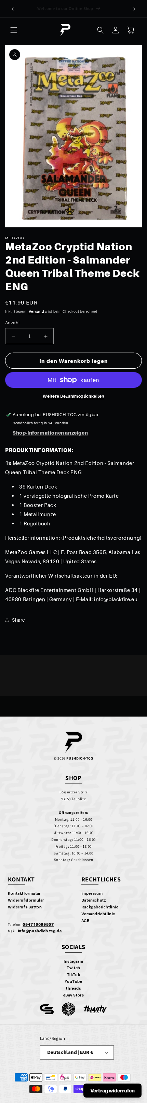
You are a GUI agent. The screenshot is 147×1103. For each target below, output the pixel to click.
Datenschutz (93, 900)
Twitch (73, 967)
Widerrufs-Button (25, 907)
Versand (36, 311)
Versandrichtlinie (98, 913)
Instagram (73, 961)
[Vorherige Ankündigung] (12, 8)
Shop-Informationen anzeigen (50, 433)
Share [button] (18, 620)
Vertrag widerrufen (112, 1090)
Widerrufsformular (26, 900)
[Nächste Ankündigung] (134, 8)
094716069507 (38, 924)
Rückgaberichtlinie (100, 907)
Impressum (92, 893)
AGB (85, 920)
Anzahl (12, 322)
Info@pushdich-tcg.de (40, 931)
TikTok (73, 974)
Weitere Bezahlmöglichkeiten (73, 396)
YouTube (73, 981)
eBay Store (73, 995)
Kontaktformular (24, 893)
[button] (13, 30)
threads (73, 988)
